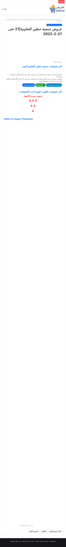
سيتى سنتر (31, 541)
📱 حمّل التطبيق (41, 85)
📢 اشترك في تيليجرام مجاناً (54, 85)
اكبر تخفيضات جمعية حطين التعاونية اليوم (42, 66)
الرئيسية (59, 19)
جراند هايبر (45, 541)
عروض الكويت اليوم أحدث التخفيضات (47, 19)
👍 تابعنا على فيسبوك (28, 85)
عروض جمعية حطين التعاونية (30, 19)
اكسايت (37, 541)
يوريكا (41, 541)
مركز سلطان (25, 541)
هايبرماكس (12, 541)
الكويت (43, 531)
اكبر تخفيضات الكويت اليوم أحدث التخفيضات (40, 91)
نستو (20, 541)
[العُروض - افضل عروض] (56, 9)
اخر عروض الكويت (54, 531)
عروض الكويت (33, 531)
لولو (17, 541)
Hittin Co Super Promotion (18, 119)
